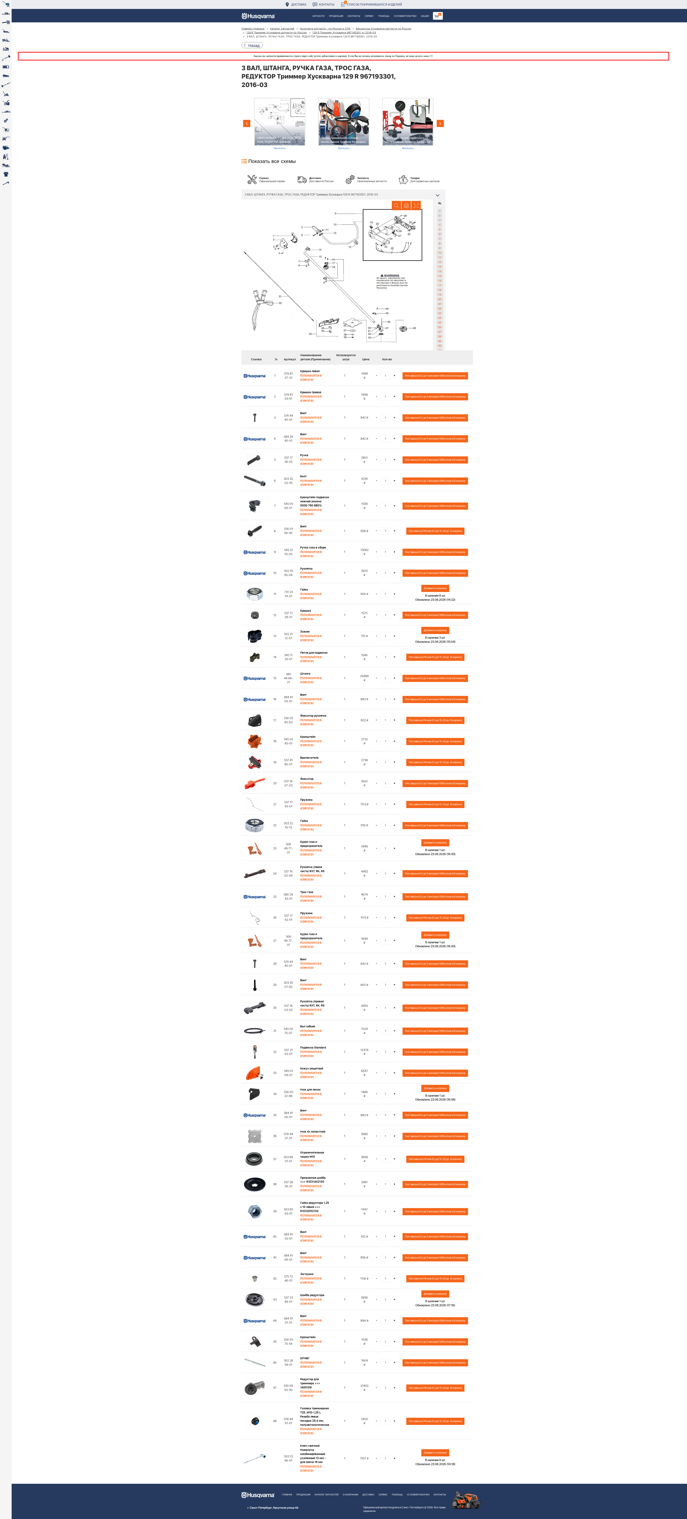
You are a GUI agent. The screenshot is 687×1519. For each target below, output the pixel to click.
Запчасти (318, 16)
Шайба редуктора (312, 1295)
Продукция (336, 16)
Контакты (326, 4)
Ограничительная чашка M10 (312, 1154)
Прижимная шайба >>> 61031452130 (313, 1180)
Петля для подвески (313, 653)
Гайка (304, 589)
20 (439, 299)
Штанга (305, 674)
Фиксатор (306, 779)
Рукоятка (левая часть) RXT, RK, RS (312, 869)
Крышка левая (310, 371)
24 (439, 318)
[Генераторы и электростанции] (6, 129)
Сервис (369, 16)
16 (439, 280)
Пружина (306, 800)
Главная (287, 1494)
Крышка (305, 611)
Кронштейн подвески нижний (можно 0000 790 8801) (314, 501)
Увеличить (280, 148)
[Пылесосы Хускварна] (6, 156)
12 (439, 262)
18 (439, 290)
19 (439, 294)
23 (439, 313)
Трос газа (306, 892)
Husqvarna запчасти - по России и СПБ (325, 29)
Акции (425, 16)
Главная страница (253, 29)
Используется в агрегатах (311, 377)
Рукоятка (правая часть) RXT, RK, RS (312, 1003)
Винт (303, 413)
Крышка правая (310, 392)
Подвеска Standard (313, 1047)
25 (439, 322)
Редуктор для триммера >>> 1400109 (310, 1383)
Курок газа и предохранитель (311, 844)
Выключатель (309, 758)
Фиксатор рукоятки (313, 716)
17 (439, 285)
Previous (246, 123)
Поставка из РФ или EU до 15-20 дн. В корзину (435, 531)
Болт (303, 476)
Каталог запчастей (282, 29)
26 (439, 327)
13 (439, 266)
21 (439, 304)
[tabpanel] (279, 124)
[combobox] (343, 194)
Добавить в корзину (435, 588)
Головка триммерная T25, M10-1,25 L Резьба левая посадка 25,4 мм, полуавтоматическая (314, 1416)
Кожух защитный (311, 1068)
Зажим (305, 632)
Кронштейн (307, 737)
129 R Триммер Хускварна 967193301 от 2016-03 (344, 33)
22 (439, 308)
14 (439, 271)
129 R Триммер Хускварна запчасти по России (276, 33)
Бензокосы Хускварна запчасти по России (383, 29)
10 (439, 252)
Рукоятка (306, 569)
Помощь (383, 16)
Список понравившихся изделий (373, 3)
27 (439, 331)
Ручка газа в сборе (313, 547)
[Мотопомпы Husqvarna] (6, 147)
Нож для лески (310, 1090)
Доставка (298, 4)
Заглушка (306, 1274)
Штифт (305, 1358)
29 (439, 341)
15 (439, 276)
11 (439, 257)
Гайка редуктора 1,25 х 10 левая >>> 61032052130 (314, 1207)
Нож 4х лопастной (312, 1132)
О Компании (350, 1494)
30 (439, 345)
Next (440, 123)
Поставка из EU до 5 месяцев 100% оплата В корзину (435, 376)
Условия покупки (405, 16)
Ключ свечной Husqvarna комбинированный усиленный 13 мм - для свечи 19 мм (313, 1454)
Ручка (304, 455)
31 (439, 350)
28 (439, 336)
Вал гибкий (307, 1026)
